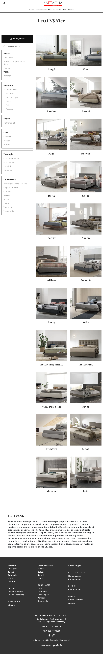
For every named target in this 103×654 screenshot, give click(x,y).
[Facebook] (49, 635)
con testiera (9, 162)
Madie (41, 569)
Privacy (36, 640)
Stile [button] (6, 132)
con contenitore (11, 158)
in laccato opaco (12, 97)
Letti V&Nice (68, 10)
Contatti (12, 581)
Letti (59, 10)
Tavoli (41, 575)
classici (7, 136)
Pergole (71, 603)
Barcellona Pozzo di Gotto (15, 184)
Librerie (11, 605)
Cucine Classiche (16, 594)
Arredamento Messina (45, 10)
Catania (7, 191)
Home (31, 10)
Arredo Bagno (74, 565)
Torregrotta (9, 211)
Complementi (74, 579)
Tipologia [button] (8, 154)
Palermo (7, 203)
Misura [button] (7, 119)
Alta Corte (8, 57)
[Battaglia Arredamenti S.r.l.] (51, 4)
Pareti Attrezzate (46, 565)
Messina (7, 195)
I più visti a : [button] (10, 180)
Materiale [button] (8, 85)
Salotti (41, 572)
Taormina (8, 207)
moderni (7, 144)
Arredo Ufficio (74, 589)
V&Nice (7, 72)
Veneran (7, 76)
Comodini (42, 591)
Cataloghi (12, 575)
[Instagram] (53, 635)
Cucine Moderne (15, 591)
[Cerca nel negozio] (4, 3)
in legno (7, 101)
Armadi (41, 598)
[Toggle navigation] (99, 3)
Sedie (40, 578)
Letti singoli (43, 594)
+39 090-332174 (53, 626)
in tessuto (8, 109)
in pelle (7, 105)
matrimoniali (9, 123)
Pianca (7, 68)
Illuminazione (74, 576)
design (7, 140)
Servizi (11, 572)
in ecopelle (9, 93)
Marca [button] (7, 53)
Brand (10, 578)
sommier (8, 170)
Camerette (43, 601)
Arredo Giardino (75, 599)
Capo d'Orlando (11, 187)
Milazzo (7, 199)
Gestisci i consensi (61, 640)
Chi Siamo (12, 569)
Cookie (45, 640)
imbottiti (7, 166)
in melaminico (10, 89)
